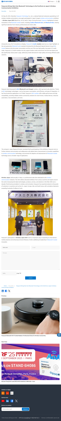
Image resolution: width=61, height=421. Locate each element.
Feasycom (44, 20)
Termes (43, 417)
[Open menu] (59, 1)
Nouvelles (3, 11)
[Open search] (56, 1)
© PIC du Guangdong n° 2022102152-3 (29, 418)
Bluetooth (37, 22)
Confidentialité (49, 417)
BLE (53, 22)
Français (52, 1)
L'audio (32, 22)
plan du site (56, 417)
